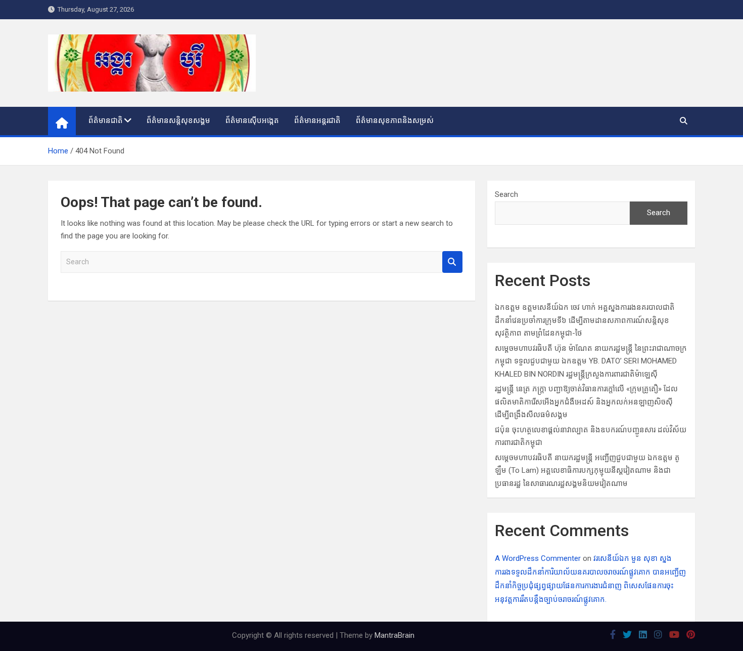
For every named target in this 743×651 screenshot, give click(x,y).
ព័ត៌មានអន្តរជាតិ (317, 120)
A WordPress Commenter (538, 558)
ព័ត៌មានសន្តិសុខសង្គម (178, 120)
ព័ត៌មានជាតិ (105, 120)
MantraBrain (394, 635)
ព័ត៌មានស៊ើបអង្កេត (252, 120)
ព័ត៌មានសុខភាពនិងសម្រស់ (395, 120)
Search (452, 262)
